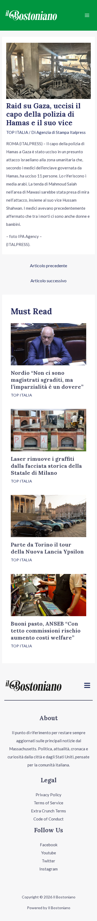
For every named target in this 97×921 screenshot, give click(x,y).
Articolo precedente (48, 265)
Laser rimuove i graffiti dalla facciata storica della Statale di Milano (46, 465)
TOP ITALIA (17, 132)
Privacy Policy (48, 794)
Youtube (48, 852)
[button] (87, 685)
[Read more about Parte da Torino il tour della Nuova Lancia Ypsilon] (48, 515)
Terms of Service (48, 802)
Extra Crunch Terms (48, 810)
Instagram (48, 868)
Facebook (48, 844)
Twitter (48, 860)
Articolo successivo (48, 280)
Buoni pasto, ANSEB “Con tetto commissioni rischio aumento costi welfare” (46, 630)
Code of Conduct (48, 818)
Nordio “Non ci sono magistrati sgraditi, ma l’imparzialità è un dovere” (47, 379)
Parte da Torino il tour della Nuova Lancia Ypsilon (47, 548)
